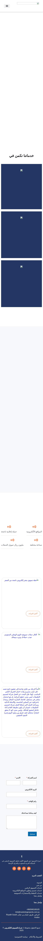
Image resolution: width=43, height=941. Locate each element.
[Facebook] (29, 868)
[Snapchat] (14, 868)
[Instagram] (24, 868)
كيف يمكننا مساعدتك (29, 813)
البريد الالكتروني (30, 789)
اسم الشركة (31, 778)
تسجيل (32, 834)
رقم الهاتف (31, 801)
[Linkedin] (19, 868)
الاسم (17, 778)
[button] (7, 6)
